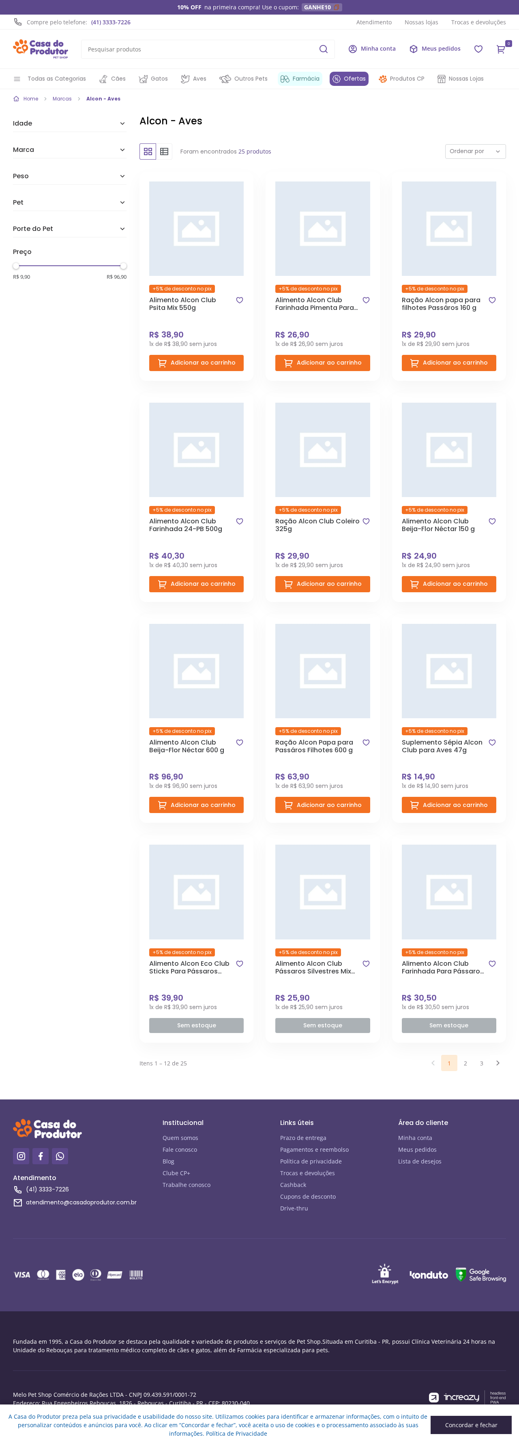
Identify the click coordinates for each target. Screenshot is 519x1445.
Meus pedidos (417, 1149)
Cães (118, 79)
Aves (199, 79)
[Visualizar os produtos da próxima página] (498, 1063)
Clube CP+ (176, 1173)
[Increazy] (467, 1398)
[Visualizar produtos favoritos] (478, 49)
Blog (168, 1161)
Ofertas (355, 79)
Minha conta (415, 1138)
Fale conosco (180, 1149)
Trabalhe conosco (186, 1185)
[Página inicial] (40, 49)
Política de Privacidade (236, 1433)
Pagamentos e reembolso (314, 1149)
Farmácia (306, 79)
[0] (501, 49)
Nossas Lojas (466, 79)
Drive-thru (294, 1208)
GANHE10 (317, 7)
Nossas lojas (421, 22)
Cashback (293, 1185)
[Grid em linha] (164, 151)
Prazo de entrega (303, 1138)
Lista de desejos (420, 1161)
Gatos (159, 79)
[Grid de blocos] (147, 151)
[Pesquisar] (323, 49)
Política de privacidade (311, 1161)
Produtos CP (407, 79)
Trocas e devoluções (478, 22)
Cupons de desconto (308, 1196)
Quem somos (180, 1138)
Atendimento (374, 22)
